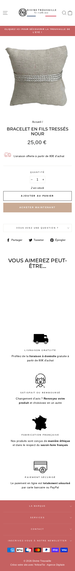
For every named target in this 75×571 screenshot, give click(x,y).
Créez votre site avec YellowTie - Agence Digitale (37, 564)
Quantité (37, 172)
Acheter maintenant (37, 207)
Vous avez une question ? (37, 228)
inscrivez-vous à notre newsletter (37, 541)
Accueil (36, 121)
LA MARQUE (37, 506)
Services (37, 517)
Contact (37, 529)
